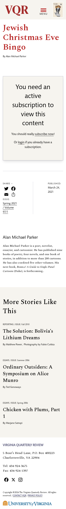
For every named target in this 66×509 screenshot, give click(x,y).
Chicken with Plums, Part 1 (31, 413)
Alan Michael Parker (16, 56)
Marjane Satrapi (14, 423)
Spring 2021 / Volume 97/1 (10, 208)
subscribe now (44, 134)
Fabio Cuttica (48, 344)
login (21, 142)
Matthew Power (14, 344)
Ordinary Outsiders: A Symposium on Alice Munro (27, 373)
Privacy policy (35, 496)
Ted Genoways (13, 387)
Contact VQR (19, 496)
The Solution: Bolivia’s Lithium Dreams (28, 334)
